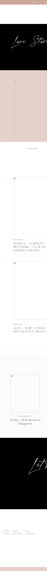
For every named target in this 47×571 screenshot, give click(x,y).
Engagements (25, 416)
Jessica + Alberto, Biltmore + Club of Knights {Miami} (30, 247)
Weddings (18, 239)
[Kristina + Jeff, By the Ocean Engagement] (25, 393)
